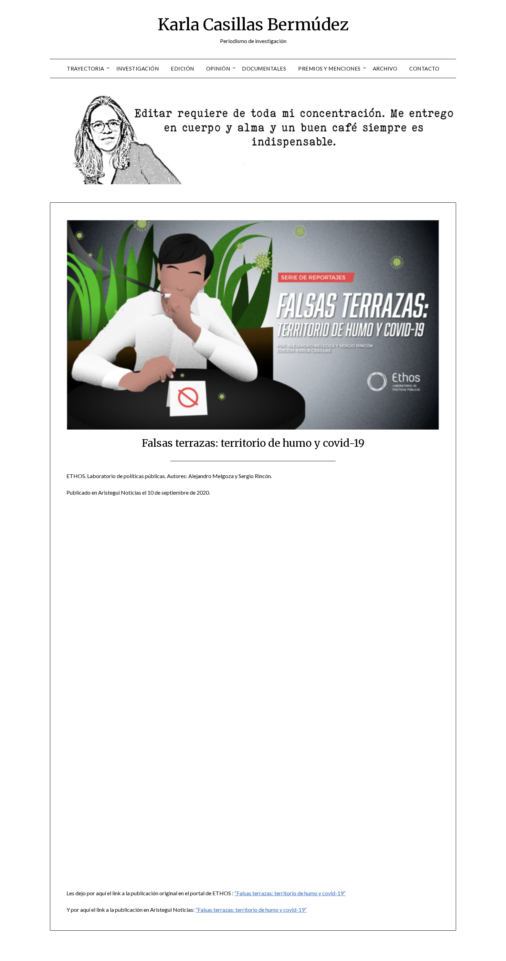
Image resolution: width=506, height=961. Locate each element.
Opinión (218, 68)
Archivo (385, 68)
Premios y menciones (329, 68)
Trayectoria (85, 68)
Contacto (424, 68)
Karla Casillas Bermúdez (253, 24)
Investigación (137, 68)
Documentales (264, 68)
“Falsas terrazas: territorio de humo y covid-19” (290, 893)
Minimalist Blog (281, 951)
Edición (182, 68)
